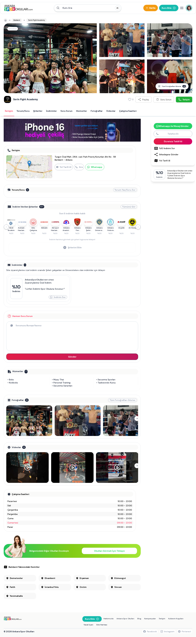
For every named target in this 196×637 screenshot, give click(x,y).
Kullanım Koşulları (175, 618)
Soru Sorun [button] (66, 111)
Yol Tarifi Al (65, 167)
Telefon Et (173, 133)
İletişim (162, 618)
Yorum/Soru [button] (23, 111)
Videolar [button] (110, 111)
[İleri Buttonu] (136, 418)
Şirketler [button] (37, 111)
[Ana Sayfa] (18, 8)
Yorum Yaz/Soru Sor (125, 189)
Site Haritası (101, 625)
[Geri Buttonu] (7, 418)
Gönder (72, 356)
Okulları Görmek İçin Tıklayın (109, 551)
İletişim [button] (9, 111)
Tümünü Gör (129, 206)
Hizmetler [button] (81, 111)
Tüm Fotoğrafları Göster (173, 86)
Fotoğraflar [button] (97, 111)
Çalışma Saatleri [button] (128, 111)
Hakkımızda (108, 618)
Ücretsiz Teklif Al (173, 141)
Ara (81, 167)
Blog (139, 618)
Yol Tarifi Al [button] (164, 160)
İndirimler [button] (51, 111)
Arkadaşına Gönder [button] (168, 154)
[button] (87, 8)
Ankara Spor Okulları (125, 618)
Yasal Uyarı (88, 625)
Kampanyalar (150, 618)
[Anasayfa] (5, 20)
